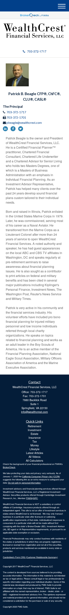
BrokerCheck (9, 467)
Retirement (34, 426)
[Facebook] (14, 128)
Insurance (35, 437)
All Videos (34, 457)
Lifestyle (34, 449)
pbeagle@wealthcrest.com (24, 122)
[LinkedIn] (6, 128)
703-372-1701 (16, 117)
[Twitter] (20, 128)
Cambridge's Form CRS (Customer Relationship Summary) (30, 557)
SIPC (35, 498)
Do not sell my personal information (24, 482)
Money (34, 445)
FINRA (29, 498)
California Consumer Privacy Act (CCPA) (41, 476)
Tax (34, 441)
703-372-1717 (36, 51)
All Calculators (34, 460)
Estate (34, 434)
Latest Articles (34, 453)
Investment (34, 430)
